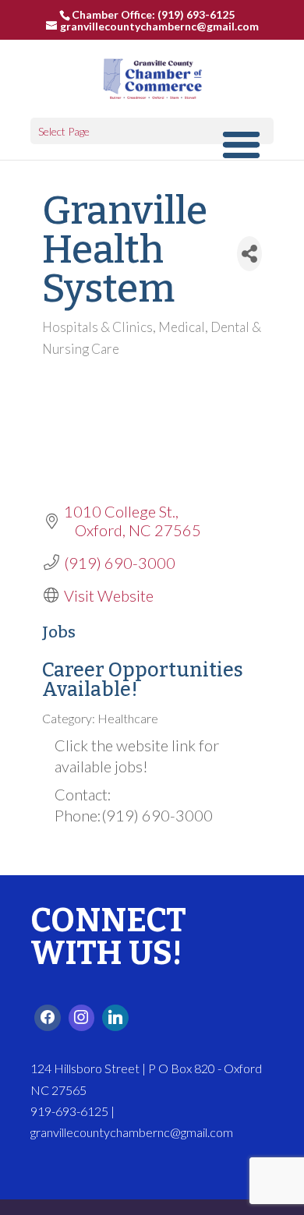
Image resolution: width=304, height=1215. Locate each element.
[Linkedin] (115, 1018)
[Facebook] (47, 1018)
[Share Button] (249, 253)
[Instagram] (82, 1018)
